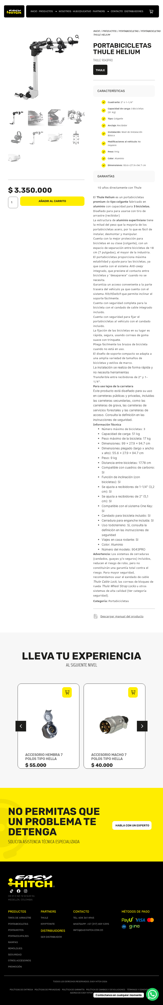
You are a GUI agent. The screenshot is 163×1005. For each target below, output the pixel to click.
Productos (46, 11)
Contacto (117, 11)
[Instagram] (25, 891)
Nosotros (65, 11)
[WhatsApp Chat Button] (152, 994)
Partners (99, 11)
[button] (77, 37)
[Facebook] (18, 891)
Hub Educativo (82, 11)
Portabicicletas (128, 31)
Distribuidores (133, 11)
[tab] (124, 128)
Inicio (34, 11)
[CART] (151, 11)
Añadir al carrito (52, 201)
